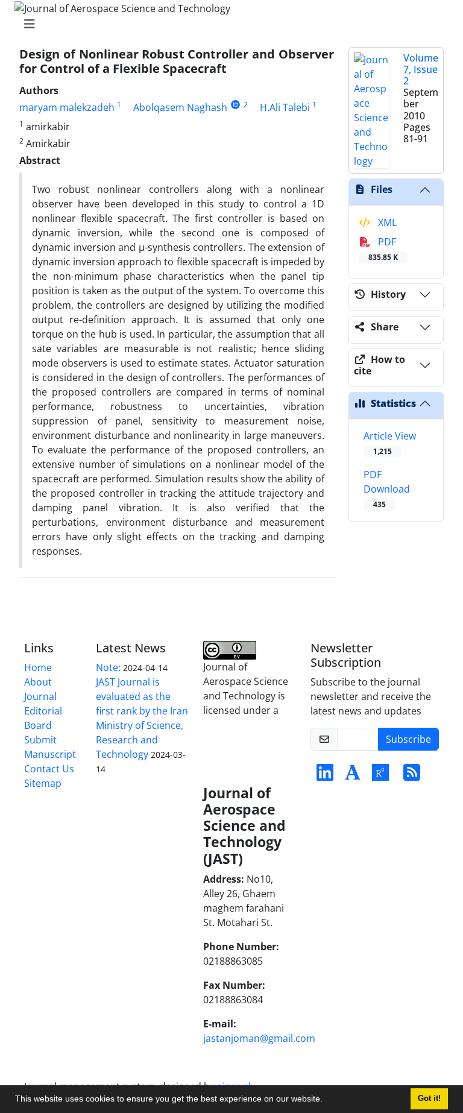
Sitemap (42, 783)
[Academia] (353, 776)
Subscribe (408, 739)
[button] (327, 1100)
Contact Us (49, 768)
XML (386, 222)
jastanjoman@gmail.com (259, 1038)
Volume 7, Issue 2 (420, 69)
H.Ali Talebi (285, 107)
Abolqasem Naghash (180, 107)
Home (38, 667)
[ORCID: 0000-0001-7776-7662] (235, 104)
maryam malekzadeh (67, 107)
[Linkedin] (324, 776)
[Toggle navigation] (227, 24)
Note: (108, 667)
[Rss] (411, 776)
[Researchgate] (380, 776)
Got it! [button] (429, 1098)
